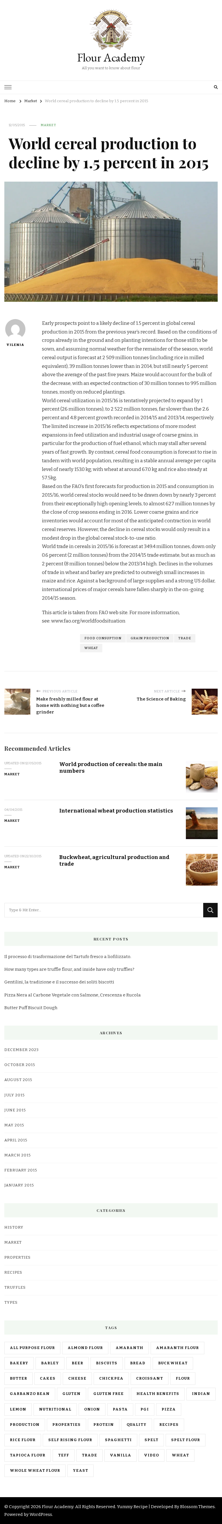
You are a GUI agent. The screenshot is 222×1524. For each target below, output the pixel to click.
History (13, 1227)
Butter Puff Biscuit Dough (30, 1007)
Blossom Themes (197, 1506)
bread (137, 1363)
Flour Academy (111, 57)
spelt (151, 1440)
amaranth (129, 1348)
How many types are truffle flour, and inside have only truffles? (69, 969)
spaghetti (118, 1440)
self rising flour (70, 1440)
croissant (149, 1378)
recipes (169, 1424)
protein (103, 1424)
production (25, 1424)
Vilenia (15, 345)
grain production (150, 638)
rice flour (23, 1440)
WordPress (40, 1514)
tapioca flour (27, 1455)
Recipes (13, 1272)
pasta (120, 1409)
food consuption (102, 638)
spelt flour (185, 1440)
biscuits (106, 1363)
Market (48, 125)
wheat (91, 648)
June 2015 (15, 1110)
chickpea (111, 1378)
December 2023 (21, 1050)
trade (184, 638)
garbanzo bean (30, 1393)
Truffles (15, 1287)
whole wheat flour (35, 1470)
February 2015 (20, 1170)
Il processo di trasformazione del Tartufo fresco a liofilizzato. (67, 956)
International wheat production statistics (116, 810)
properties (66, 1424)
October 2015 (19, 1065)
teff (63, 1455)
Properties (17, 1257)
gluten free (108, 1393)
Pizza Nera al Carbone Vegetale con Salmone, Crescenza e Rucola (72, 995)
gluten (71, 1393)
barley (50, 1363)
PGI (144, 1409)
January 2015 (19, 1185)
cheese (77, 1378)
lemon (18, 1409)
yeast (80, 1470)
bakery (19, 1363)
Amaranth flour (177, 1348)
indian (201, 1393)
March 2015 (17, 1155)
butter (18, 1378)
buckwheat (173, 1363)
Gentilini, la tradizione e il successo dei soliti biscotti (59, 982)
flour (183, 1378)
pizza (169, 1409)
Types (11, 1302)
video (151, 1455)
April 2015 (15, 1140)
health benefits (157, 1393)
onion (92, 1409)
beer (77, 1363)
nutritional (55, 1409)
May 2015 (14, 1125)
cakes (48, 1378)
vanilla (120, 1455)
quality (137, 1424)
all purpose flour (32, 1348)
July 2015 (14, 1095)
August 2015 (18, 1080)
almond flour (85, 1348)
